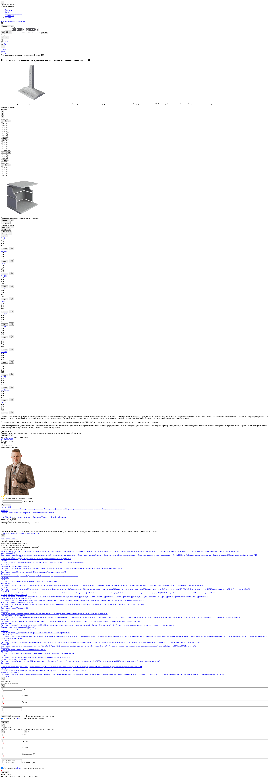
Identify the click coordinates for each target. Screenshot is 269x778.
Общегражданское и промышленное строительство (83, 509)
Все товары (5, 564)
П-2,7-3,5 (4, 377)
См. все (7, 121)
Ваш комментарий (28, 762)
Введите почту (27, 501)
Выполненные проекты (13, 14)
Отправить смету (7, 435)
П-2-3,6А (4, 352)
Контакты (8, 18)
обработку (19, 718)
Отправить (5, 722)
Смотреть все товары (8, 538)
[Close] (3, 678)
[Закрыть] (3, 685)
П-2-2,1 (3, 301)
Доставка (8, 10)
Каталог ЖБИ (6, 507)
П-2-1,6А (4, 276)
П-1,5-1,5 (4, 251)
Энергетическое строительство (113, 509)
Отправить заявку (7, 26)
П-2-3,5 (3, 339)
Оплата (7, 12)
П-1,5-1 (3, 238)
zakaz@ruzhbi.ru (19, 21)
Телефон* (25, 702)
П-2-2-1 (3, 289)
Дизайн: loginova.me (31, 533)
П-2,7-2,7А (5, 364)
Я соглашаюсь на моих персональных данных (23, 718)
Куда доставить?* (28, 754)
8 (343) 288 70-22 (7, 21)
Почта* (25, 696)
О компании (9, 16)
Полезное (43, 513)
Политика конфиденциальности (12, 533)
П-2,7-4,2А (5, 390)
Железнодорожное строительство (31, 509)
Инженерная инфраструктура (54, 509)
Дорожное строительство (10, 509)
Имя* (24, 689)
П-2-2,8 (3, 326)
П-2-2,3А (4, 314)
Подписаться (6, 505)
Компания (4, 511)
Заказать (4, 249)
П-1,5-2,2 (4, 263)
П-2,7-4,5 (4, 402)
